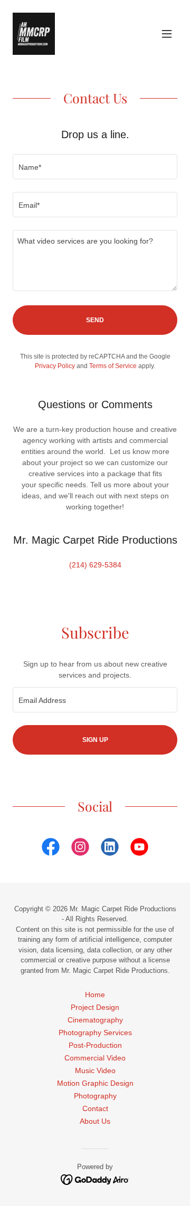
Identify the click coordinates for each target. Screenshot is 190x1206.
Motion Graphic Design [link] (95, 1083)
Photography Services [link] (95, 1032)
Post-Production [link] (95, 1045)
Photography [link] (95, 1096)
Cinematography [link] (95, 1020)
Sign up (95, 740)
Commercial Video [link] (95, 1058)
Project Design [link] (95, 1007)
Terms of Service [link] (113, 366)
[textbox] (95, 166)
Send (95, 320)
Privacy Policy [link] (55, 366)
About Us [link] (95, 1121)
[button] (166, 33)
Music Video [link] (95, 1070)
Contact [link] (95, 1108)
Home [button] (95, 994)
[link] (34, 34)
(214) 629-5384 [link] (95, 565)
